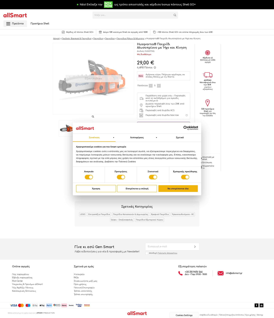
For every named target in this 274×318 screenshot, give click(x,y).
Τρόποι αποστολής (83, 291)
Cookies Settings (184, 315)
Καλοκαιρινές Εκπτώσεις (24, 291)
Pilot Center (17, 281)
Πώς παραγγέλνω (20, 274)
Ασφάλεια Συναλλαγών (209, 315)
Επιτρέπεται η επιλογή (137, 188)
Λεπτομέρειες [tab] (137, 137)
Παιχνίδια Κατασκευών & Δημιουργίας (130, 214)
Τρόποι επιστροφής (83, 294)
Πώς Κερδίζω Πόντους (22, 288)
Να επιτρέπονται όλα (178, 188)
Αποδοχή (163, 253)
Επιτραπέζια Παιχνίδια (99, 214)
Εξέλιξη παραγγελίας (22, 278)
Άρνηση (96, 188)
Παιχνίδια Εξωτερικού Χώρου (149, 220)
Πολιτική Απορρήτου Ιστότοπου (231, 315)
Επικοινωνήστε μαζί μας (85, 281)
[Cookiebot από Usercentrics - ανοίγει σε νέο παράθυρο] (185, 128)
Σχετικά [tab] (180, 137)
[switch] (121, 177)
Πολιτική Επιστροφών (84, 288)
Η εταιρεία (79, 274)
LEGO (82, 214)
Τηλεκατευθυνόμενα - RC (183, 214)
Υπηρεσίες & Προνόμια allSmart (27, 284)
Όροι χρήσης (80, 284)
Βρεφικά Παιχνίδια (160, 214)
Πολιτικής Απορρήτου (167, 253)
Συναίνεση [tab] (94, 137)
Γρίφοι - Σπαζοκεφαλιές (122, 220)
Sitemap (260, 315)
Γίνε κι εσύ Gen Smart (107, 249)
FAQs (76, 278)
